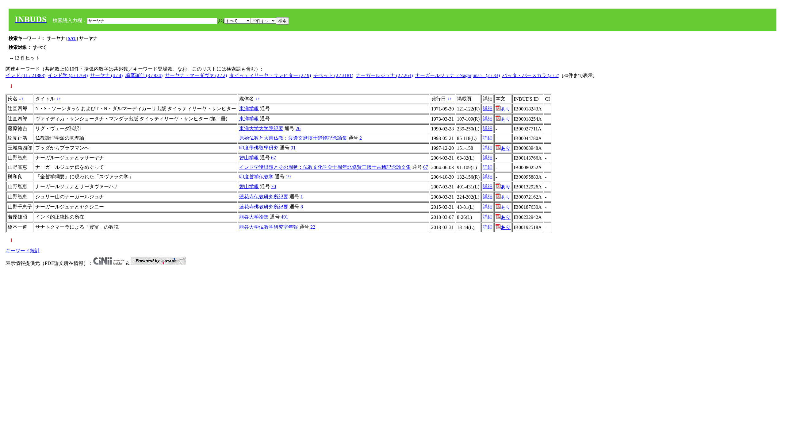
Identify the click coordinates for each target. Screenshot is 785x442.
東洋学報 (249, 108)
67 (273, 157)
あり (506, 108)
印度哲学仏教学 (256, 176)
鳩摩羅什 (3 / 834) (144, 75)
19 (288, 176)
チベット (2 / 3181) (333, 75)
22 (312, 227)
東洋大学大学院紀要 (261, 128)
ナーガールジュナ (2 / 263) (384, 75)
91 (293, 147)
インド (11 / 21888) (25, 75)
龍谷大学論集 (254, 216)
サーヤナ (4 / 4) (106, 75)
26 (298, 128)
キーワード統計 (23, 250)
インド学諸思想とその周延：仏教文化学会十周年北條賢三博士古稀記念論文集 (325, 167)
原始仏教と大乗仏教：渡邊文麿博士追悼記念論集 (293, 138)
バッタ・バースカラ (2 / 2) (530, 75)
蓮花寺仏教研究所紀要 (263, 196)
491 (284, 216)
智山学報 (249, 157)
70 (273, 186)
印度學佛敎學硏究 (258, 147)
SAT (72, 38)
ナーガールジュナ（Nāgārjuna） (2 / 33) (457, 75)
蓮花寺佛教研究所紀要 (263, 206)
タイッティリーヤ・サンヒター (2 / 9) (270, 75)
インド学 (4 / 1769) (68, 75)
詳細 (487, 108)
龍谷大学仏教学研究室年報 (268, 227)
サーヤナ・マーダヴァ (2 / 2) (196, 75)
